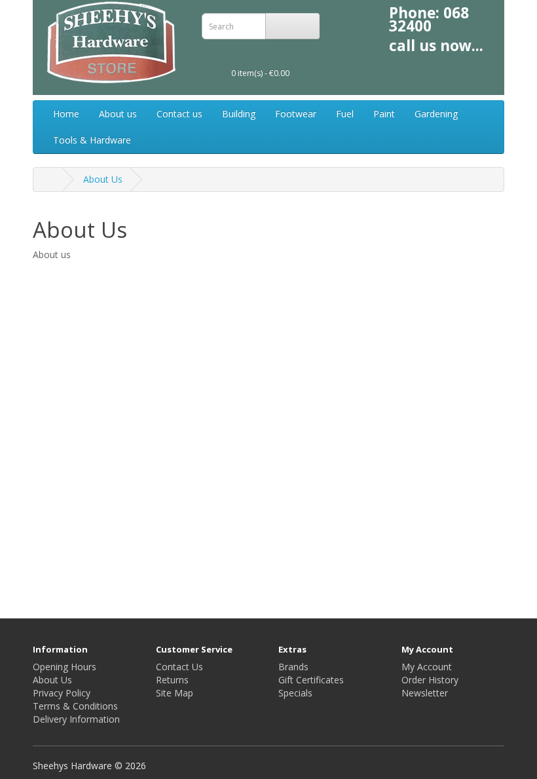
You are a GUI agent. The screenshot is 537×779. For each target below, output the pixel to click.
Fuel (345, 113)
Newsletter (424, 693)
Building (238, 113)
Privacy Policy (61, 693)
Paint (384, 113)
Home (66, 113)
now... (461, 45)
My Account (426, 666)
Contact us (179, 113)
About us (118, 113)
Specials (295, 693)
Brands (293, 666)
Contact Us (179, 666)
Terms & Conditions (75, 706)
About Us (102, 179)
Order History (429, 680)
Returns (172, 680)
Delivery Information (76, 719)
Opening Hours (64, 666)
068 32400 (429, 19)
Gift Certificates (311, 680)
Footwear (295, 113)
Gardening (436, 113)
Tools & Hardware (92, 140)
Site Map (174, 693)
